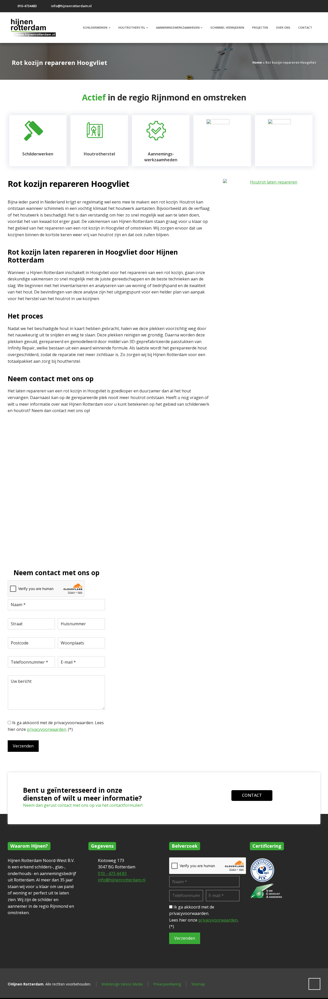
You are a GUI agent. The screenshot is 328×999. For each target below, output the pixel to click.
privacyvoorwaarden (46, 729)
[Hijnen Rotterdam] (36, 27)
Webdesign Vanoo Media (122, 984)
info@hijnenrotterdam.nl (71, 6)
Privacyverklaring (167, 984)
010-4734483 (27, 6)
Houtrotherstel (99, 154)
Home (257, 62)
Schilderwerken (37, 154)
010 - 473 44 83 (112, 873)
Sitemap (198, 984)
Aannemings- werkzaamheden (160, 156)
